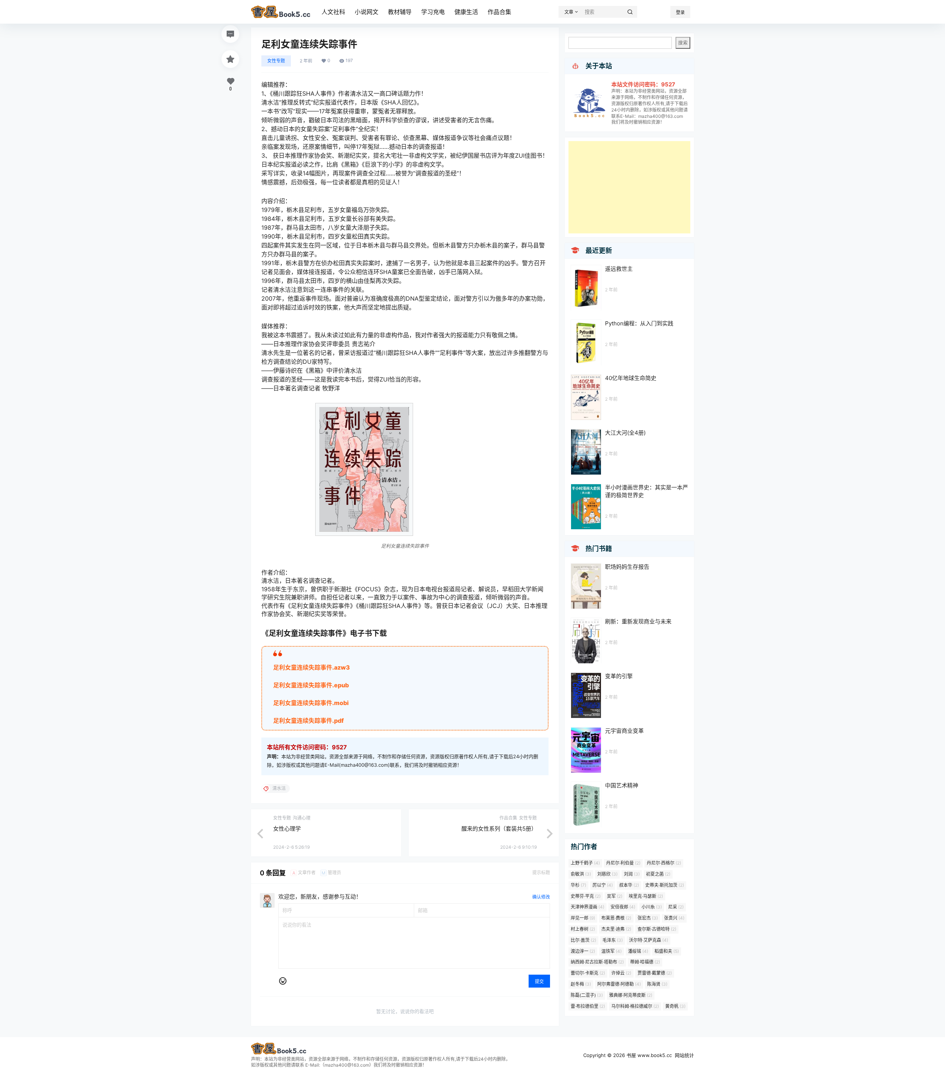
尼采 (676, 907)
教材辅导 (400, 12)
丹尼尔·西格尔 (664, 863)
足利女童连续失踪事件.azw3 (311, 667)
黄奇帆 (675, 1006)
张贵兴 (674, 918)
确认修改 (541, 897)
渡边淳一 (583, 951)
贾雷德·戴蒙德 (655, 973)
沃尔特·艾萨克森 (648, 940)
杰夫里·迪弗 (616, 929)
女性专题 (276, 61)
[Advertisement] (629, 187)
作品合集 (499, 12)
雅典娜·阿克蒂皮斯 (630, 995)
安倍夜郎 (623, 907)
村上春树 (583, 929)
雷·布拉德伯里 (588, 1006)
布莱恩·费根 (616, 918)
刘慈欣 (607, 874)
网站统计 (684, 1055)
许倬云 (621, 973)
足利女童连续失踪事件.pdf (308, 720)
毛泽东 (612, 940)
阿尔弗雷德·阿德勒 (619, 984)
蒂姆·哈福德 (645, 962)
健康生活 (466, 12)
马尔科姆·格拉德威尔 (635, 1006)
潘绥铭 (638, 951)
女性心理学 (287, 828)
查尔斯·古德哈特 (657, 929)
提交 (539, 981)
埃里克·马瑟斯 (646, 896)
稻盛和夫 (666, 951)
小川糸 (652, 907)
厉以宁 (602, 885)
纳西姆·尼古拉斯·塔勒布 (597, 962)
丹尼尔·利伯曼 (623, 863)
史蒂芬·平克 (586, 896)
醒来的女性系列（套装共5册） (499, 828)
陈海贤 (657, 984)
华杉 (578, 885)
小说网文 (366, 12)
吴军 (614, 896)
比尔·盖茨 (583, 940)
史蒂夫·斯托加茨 (664, 885)
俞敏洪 (581, 874)
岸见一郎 (583, 918)
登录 (680, 12)
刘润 (632, 874)
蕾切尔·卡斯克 (588, 973)
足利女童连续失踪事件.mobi (311, 703)
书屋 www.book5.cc (648, 1055)
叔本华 (629, 885)
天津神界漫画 (587, 907)
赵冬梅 (581, 984)
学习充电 (433, 12)
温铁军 (611, 951)
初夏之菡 (658, 874)
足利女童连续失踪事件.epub (311, 685)
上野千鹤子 (585, 863)
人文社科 (333, 12)
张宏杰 (648, 918)
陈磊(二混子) (587, 995)
